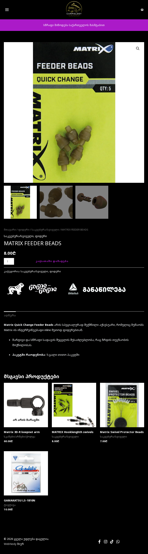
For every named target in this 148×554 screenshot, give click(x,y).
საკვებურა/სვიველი (45, 229)
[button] (137, 48)
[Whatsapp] (118, 542)
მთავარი (10, 229)
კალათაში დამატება (52, 261)
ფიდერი (23, 229)
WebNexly (10, 544)
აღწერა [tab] (10, 315)
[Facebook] (99, 542)
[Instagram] (106, 542)
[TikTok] (112, 542)
